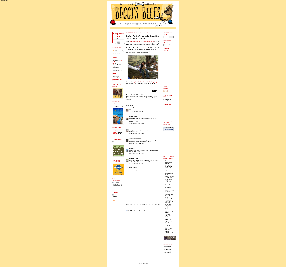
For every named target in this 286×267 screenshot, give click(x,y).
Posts (115, 50)
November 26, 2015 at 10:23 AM (136, 163)
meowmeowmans (133, 138)
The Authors (122, 28)
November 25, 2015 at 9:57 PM (136, 143)
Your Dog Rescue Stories (158, 28)
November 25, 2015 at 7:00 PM (136, 123)
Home (143, 204)
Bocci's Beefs (114, 28)
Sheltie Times (132, 116)
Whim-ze (169, 252)
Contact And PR (131, 28)
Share (158, 91)
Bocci (130, 128)
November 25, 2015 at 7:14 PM (136, 133)
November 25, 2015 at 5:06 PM (136, 111)
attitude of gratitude (134, 96)
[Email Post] (142, 94)
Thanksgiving (148, 97)
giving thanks (142, 97)
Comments (117, 53)
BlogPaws (146, 96)
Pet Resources (148, 28)
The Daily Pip (132, 158)
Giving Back (139, 28)
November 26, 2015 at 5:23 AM (136, 153)
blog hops (141, 96)
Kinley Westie (132, 107)
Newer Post (129, 204)
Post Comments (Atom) (137, 207)
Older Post (157, 204)
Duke (130, 148)
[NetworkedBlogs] (168, 127)
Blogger (146, 263)
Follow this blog (168, 129)
